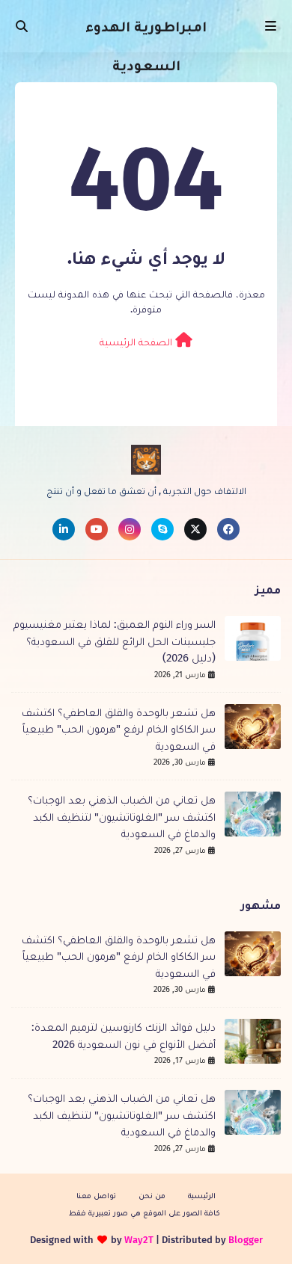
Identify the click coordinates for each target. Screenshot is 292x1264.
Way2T (138, 1239)
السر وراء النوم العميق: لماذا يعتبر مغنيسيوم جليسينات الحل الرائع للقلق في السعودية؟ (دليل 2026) (114, 641)
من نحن (152, 1195)
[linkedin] (63, 529)
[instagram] (129, 529)
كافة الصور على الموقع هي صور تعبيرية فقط (144, 1213)
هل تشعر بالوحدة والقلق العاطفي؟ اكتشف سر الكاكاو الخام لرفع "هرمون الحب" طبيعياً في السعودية (119, 729)
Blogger (245, 1239)
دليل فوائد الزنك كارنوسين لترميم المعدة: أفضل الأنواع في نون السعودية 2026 (123, 1035)
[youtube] (96, 529)
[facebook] (228, 529)
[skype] (162, 529)
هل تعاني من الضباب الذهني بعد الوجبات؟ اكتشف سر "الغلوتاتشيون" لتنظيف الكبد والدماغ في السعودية (122, 816)
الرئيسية (202, 1195)
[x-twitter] (195, 529)
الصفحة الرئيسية (137, 342)
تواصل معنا (96, 1195)
